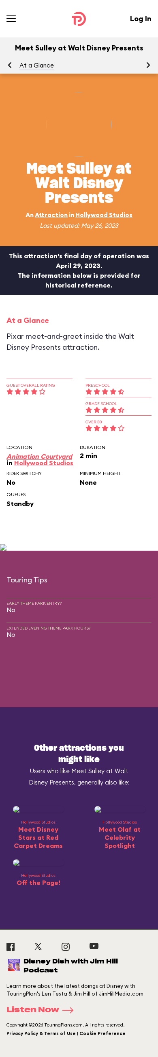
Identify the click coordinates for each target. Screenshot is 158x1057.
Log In (141, 18)
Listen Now (32, 1010)
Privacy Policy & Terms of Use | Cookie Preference (66, 1033)
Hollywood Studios (103, 215)
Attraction (51, 215)
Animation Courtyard (39, 456)
